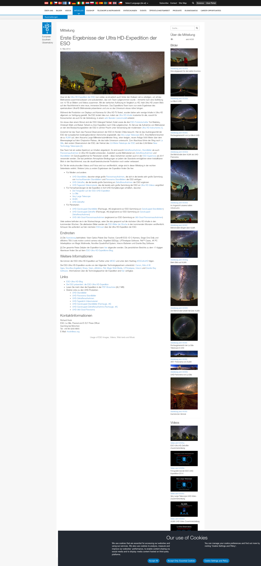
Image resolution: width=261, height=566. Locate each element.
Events (143, 11)
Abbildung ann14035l (179, 411)
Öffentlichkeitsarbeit (159, 11)
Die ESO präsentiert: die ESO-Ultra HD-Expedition (87, 284)
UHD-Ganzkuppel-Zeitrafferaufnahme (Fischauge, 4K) (95, 307)
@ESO (112, 261)
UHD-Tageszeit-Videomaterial (84, 185)
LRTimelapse (129, 268)
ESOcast (100, 227)
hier (105, 247)
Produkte (177, 11)
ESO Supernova (149, 156)
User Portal (211, 3)
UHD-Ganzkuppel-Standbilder (84, 209)
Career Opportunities (211, 11)
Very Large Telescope (130, 135)
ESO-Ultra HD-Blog (74, 281)
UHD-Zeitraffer (78, 182)
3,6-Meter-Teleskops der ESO (122, 143)
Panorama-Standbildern (116, 179)
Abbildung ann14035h (179, 308)
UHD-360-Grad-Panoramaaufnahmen (88, 217)
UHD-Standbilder (79, 176)
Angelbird (77, 268)
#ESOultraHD (142, 261)
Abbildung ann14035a (179, 68)
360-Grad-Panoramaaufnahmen (148, 217)
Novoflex (69, 268)
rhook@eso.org (73, 331)
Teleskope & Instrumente (108, 11)
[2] (81, 146)
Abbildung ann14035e (179, 203)
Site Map (183, 3)
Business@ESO (191, 11)
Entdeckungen (130, 11)
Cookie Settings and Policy (216, 561)
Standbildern (65, 156)
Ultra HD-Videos (148, 185)
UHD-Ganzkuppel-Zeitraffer (83, 211)
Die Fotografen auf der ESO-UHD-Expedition (91, 190)
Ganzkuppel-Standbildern (152, 209)
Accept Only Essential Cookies (181, 561)
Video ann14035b (177, 468)
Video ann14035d (177, 519)
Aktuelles (78, 11)
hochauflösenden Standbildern (89, 179)
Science (200, 3)
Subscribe (164, 3)
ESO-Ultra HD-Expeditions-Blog (99, 250)
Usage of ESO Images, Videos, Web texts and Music (112, 337)
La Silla (75, 193)
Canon (138, 265)
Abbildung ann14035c (179, 133)
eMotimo (98, 268)
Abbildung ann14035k (179, 372)
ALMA (68, 137)
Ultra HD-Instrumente (151, 127)
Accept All (153, 561)
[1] (162, 127)
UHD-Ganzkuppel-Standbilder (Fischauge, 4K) (91, 304)
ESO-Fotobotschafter (139, 122)
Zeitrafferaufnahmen (132, 150)
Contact (173, 3)
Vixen (91, 268)
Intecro (139, 268)
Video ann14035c (177, 493)
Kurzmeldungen (51, 17)
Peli (104, 268)
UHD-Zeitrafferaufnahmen (83, 298)
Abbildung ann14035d (179, 152)
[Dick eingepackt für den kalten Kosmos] (112, 73)
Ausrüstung (71, 237)
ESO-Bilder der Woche (117, 224)
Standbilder (147, 150)
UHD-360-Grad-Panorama (83, 309)
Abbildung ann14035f (179, 225)
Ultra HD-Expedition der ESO (83, 97)
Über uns (48, 11)
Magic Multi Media (114, 268)
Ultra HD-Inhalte (125, 115)
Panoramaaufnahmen (69, 153)
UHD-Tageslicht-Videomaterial (84, 301)
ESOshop (90, 11)
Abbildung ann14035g (179, 260)
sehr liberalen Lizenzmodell (116, 118)
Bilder (59, 11)
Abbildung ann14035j (179, 359)
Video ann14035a (177, 443)
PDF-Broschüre (108, 287)
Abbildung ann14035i (179, 343)
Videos (68, 11)
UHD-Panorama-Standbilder (84, 295)
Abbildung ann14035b (179, 98)
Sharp (84, 268)
